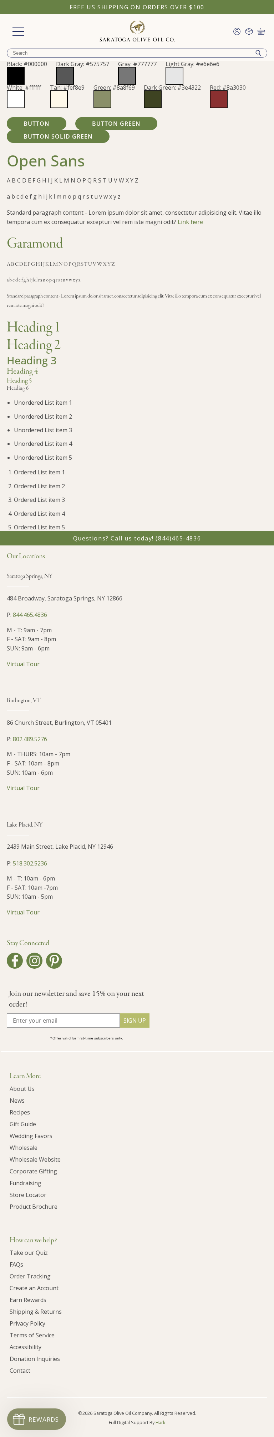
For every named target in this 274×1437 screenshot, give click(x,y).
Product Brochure (33, 1206)
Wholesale (23, 1148)
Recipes (20, 1112)
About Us (22, 1089)
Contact (20, 1370)
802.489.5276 (30, 739)
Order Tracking (30, 1276)
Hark (161, 1422)
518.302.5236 (30, 863)
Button (37, 124)
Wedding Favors (31, 1136)
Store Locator (28, 1195)
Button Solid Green (58, 136)
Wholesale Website (35, 1159)
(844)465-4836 (178, 538)
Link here (190, 222)
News (17, 1100)
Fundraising (25, 1183)
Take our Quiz (29, 1253)
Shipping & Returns (36, 1311)
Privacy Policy (27, 1323)
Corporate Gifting (33, 1171)
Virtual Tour (23, 664)
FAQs (16, 1264)
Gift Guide (23, 1124)
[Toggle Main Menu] (18, 31)
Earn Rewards (28, 1300)
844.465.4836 (30, 615)
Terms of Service (32, 1335)
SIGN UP (134, 1020)
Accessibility (25, 1347)
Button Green (116, 124)
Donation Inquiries (35, 1359)
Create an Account (34, 1288)
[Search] (258, 53)
